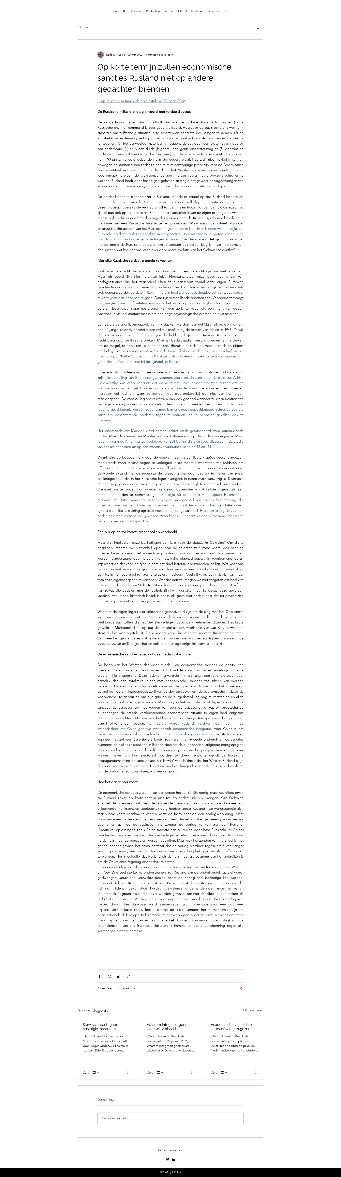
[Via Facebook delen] (99, 976)
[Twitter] (168, 1159)
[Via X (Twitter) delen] (109, 976)
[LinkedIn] (173, 1159)
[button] (258, 27)
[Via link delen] (128, 976)
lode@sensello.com (171, 1150)
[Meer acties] (241, 54)
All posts (83, 27)
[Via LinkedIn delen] (119, 976)
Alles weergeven (253, 1010)
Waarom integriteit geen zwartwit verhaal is (167, 1027)
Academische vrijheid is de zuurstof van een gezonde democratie (233, 1027)
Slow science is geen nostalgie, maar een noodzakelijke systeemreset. (100, 1027)
